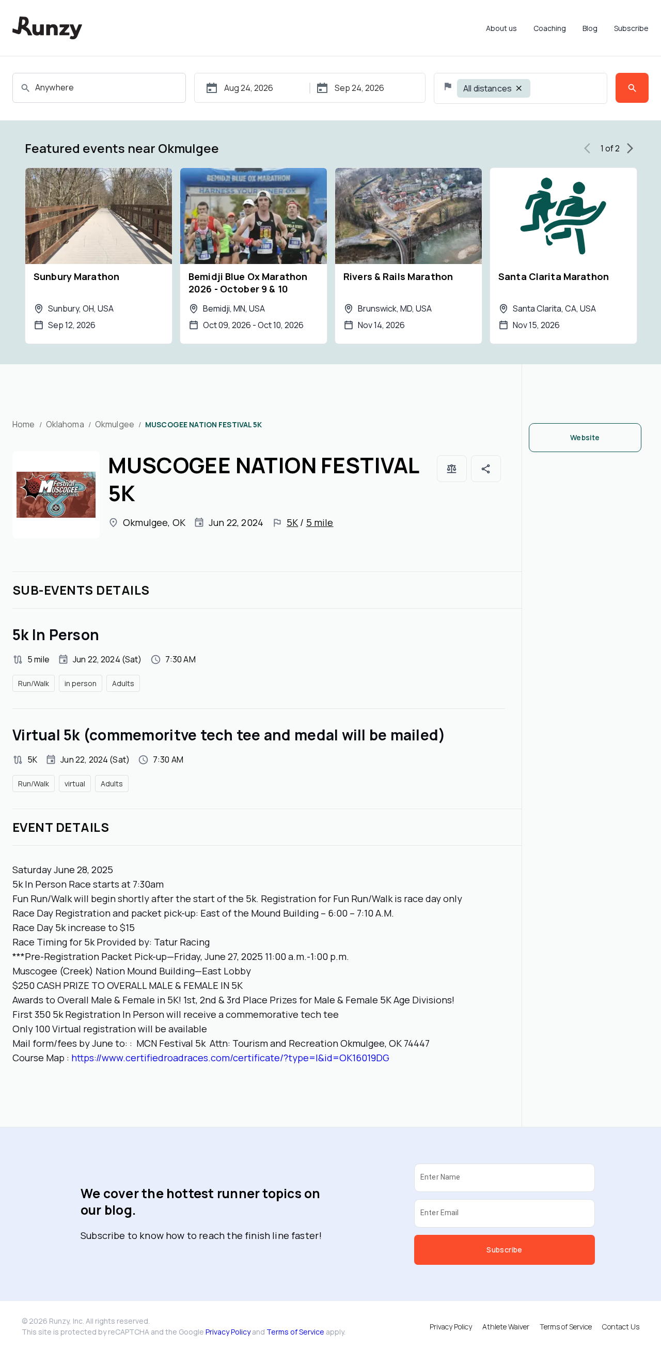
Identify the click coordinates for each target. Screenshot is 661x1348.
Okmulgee (114, 424)
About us (501, 28)
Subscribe (631, 28)
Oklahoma (65, 424)
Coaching (549, 28)
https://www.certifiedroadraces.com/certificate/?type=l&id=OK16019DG (230, 1057)
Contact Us (620, 1326)
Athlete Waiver (505, 1326)
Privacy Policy (228, 1332)
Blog (590, 28)
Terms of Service (295, 1332)
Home (23, 424)
